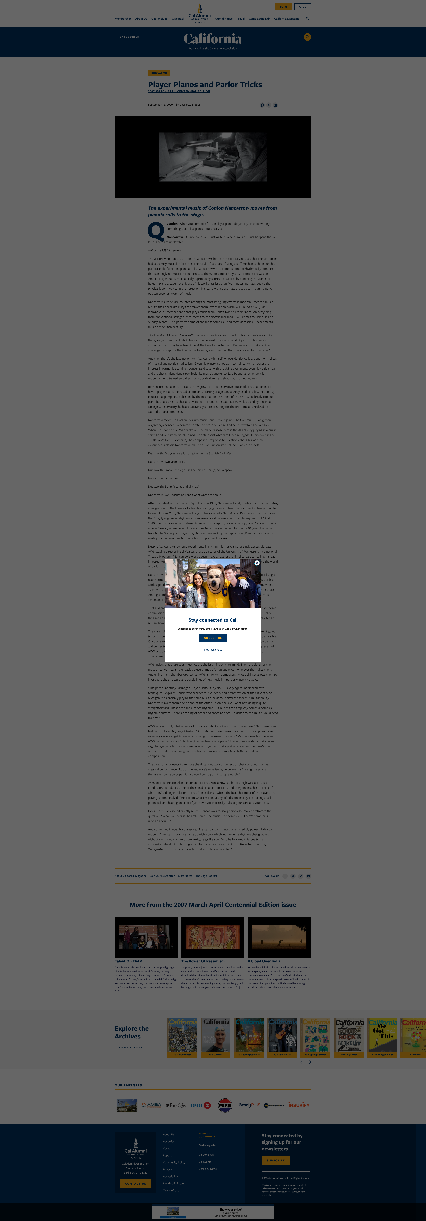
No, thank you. (213, 650)
